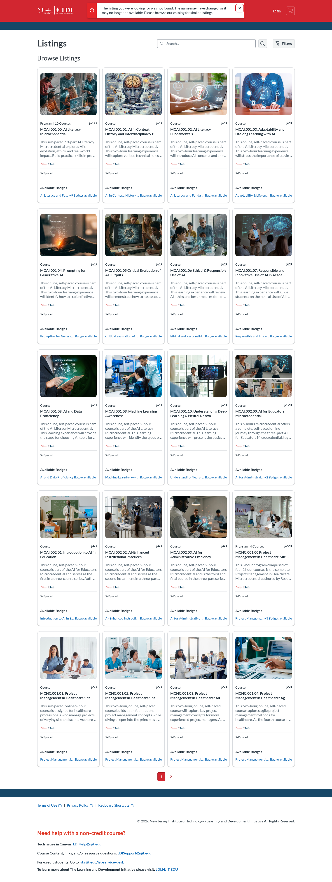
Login (277, 11)
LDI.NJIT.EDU (167, 869)
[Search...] (206, 43)
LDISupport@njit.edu (134, 853)
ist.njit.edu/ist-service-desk (101, 862)
